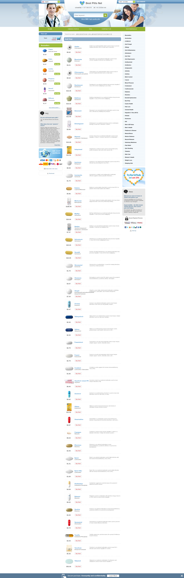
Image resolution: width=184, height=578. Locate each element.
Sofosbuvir (78, 215)
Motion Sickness (129, 136)
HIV (126, 121)
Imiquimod (78, 149)
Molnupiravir (78, 202)
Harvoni (77, 136)
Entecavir (77, 61)
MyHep (77, 214)
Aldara (77, 406)
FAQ (90, 29)
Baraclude (78, 59)
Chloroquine (78, 48)
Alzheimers (128, 53)
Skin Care (127, 154)
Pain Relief (128, 145)
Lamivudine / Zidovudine (81, 369)
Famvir (77, 355)
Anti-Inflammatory (130, 50)
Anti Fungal (128, 44)
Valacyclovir (79, 316)
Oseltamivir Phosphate (81, 485)
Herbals (127, 115)
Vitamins (127, 151)
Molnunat (78, 201)
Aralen (77, 46)
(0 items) (54, 39)
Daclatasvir (79, 85)
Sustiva (77, 509)
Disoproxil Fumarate (80, 549)
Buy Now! (57, 54)
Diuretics (127, 94)
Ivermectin (78, 175)
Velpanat (78, 561)
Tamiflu (77, 535)
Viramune (78, 278)
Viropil (77, 291)
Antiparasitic (128, 68)
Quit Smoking (129, 148)
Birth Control (128, 77)
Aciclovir (78, 394)
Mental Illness (129, 133)
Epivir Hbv (78, 471)
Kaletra (77, 188)
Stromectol (78, 265)
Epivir (77, 458)
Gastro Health (129, 103)
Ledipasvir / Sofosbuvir (81, 138)
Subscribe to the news (52, 168)
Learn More (113, 576)
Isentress (78, 162)
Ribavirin (77, 433)
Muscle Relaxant (129, 139)
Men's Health (128, 127)
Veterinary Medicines (131, 142)
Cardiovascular (129, 88)
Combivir (78, 368)
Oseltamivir (79, 483)
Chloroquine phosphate (81, 73)
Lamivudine (78, 459)
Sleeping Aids (129, 163)
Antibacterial (128, 62)
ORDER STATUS (73, 29)
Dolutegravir (79, 124)
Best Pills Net (94, 3)
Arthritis (127, 71)
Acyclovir (77, 305)
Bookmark (51, 173)
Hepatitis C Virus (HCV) (131, 112)
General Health (129, 109)
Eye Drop (127, 100)
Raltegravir (78, 163)
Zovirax (77, 304)
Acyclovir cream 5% (82, 381)
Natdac (77, 226)
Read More (57, 145)
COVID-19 (127, 41)
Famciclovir (79, 342)
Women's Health (129, 157)
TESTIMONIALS (131, 29)
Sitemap (134, 230)
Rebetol (77, 496)
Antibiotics (128, 65)
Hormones (128, 118)
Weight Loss (128, 160)
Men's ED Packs (129, 124)
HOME (50, 29)
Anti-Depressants (130, 59)
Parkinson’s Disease (130, 130)
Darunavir (78, 111)
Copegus (78, 432)
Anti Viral (127, 56)
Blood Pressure (129, 83)
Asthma (127, 74)
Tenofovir (78, 548)
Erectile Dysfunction (130, 97)
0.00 (54, 38)
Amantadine (79, 419)
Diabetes (127, 91)
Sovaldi (77, 252)
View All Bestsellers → (54, 107)
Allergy (127, 47)
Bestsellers (128, 35)
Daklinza (78, 98)
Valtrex (77, 329)
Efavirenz (78, 445)
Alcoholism (128, 38)
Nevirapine (77, 279)
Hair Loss (127, 106)
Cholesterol (128, 85)
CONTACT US (106, 29)
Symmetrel (78, 522)
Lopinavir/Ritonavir (80, 189)
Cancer (127, 80)
